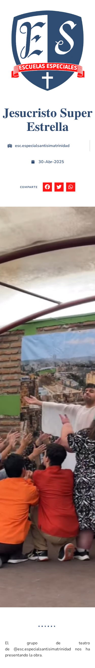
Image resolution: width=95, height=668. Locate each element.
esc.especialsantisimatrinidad (42, 146)
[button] (47, 187)
